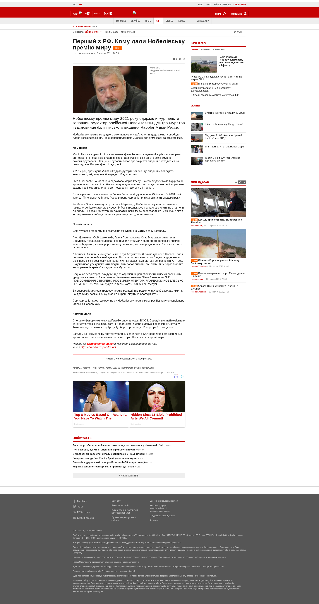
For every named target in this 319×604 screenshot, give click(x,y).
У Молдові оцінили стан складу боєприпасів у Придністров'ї (113, 453)
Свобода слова (113, 368)
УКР (80, 4)
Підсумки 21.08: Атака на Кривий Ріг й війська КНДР (223, 137)
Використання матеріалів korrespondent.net (125, 511)
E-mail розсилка (85, 518)
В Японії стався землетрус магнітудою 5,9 (215, 95)
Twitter (80, 506)
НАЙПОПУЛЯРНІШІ (222, 4)
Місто (148, 21)
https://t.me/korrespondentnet (98, 347)
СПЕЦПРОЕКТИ (240, 4)
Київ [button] (75, 13)
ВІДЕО (200, 4)
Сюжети (86, 368)
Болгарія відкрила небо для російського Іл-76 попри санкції (112, 462)
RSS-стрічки (83, 512)
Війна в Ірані (110, 32)
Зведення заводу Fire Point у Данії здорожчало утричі (108, 458)
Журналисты (148, 368)
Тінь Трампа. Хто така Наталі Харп (224, 146)
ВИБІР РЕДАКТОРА (200, 182)
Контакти (116, 501)
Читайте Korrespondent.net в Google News (129, 358)
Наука (181, 21)
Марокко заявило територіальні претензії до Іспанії (107, 466)
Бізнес (169, 21)
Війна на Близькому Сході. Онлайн (215, 83)
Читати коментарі (129, 475)
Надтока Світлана (87, 53)
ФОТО (208, 4)
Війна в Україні (128, 32)
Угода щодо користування (162, 515)
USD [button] (96, 13)
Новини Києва (111, 32)
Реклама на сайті (120, 505)
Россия (101, 368)
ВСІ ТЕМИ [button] (238, 32)
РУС (74, 4)
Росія (94, 26)
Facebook (82, 501)
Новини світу (198, 43)
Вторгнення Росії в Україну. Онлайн (225, 112)
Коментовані (219, 49)
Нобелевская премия (131, 368)
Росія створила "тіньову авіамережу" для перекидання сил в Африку (231, 61)
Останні (194, 49)
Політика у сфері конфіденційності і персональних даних (160, 508)
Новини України (198, 266)
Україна (135, 21)
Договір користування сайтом (164, 501)
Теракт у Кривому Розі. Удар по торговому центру (222, 159)
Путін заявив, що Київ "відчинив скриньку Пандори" (108, 449)
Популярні (205, 49)
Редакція (154, 520)
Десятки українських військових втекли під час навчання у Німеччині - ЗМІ (122, 445)
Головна (121, 21)
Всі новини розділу (82, 26)
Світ (158, 21)
